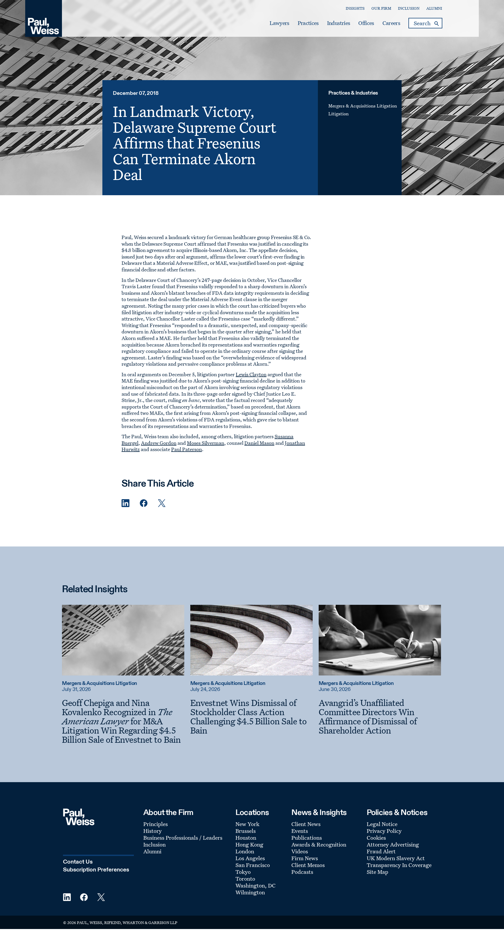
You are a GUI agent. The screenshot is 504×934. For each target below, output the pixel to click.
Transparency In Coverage (399, 865)
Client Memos (308, 865)
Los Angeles (250, 858)
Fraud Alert (381, 851)
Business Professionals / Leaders (182, 837)
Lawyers (279, 23)
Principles (155, 824)
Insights (355, 8)
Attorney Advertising (393, 844)
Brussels (245, 830)
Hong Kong (249, 844)
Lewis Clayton (251, 374)
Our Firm (381, 8)
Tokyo (243, 871)
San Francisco (252, 865)
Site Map (377, 871)
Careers (391, 23)
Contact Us (78, 862)
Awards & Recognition (318, 844)
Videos (299, 851)
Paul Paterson (186, 449)
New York (247, 824)
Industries (338, 23)
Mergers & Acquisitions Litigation (362, 106)
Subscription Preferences (96, 870)
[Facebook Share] (144, 503)
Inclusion (408, 8)
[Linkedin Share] (125, 503)
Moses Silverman (205, 443)
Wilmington (250, 892)
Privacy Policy (384, 830)
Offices (366, 23)
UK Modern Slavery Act (396, 858)
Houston (245, 837)
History (152, 830)
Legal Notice (382, 824)
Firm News (304, 858)
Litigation (338, 114)
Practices (308, 23)
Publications (306, 837)
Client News (306, 824)
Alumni (434, 8)
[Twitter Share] (162, 503)
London (244, 851)
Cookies (376, 837)
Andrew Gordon (158, 443)
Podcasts (302, 871)
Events (299, 830)
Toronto (245, 878)
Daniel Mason (259, 443)
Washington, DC (255, 885)
